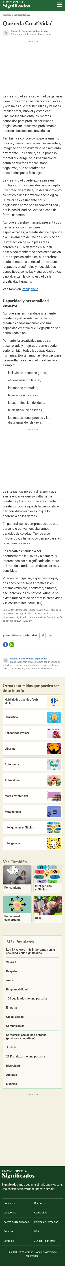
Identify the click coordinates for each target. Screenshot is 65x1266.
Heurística (11, 717)
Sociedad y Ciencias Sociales (16, 15)
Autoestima (12, 780)
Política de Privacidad (46, 1222)
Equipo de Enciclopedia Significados (28, 658)
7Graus (29, 1252)
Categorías (10, 1212)
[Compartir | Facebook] (5, 644)
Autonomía (12, 764)
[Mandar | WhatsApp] (11, 644)
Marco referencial (16, 796)
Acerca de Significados (16, 1222)
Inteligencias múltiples (19, 827)
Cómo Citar (40, 1212)
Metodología (13, 811)
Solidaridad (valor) (17, 733)
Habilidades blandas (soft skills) (21, 701)
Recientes (39, 1203)
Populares (9, 1203)
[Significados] (18, 1181)
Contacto (9, 1240)
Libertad (10, 748)
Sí (42, 635)
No (50, 635)
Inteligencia (30, 289)
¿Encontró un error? (45, 1240)
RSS (36, 1231)
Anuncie (8, 1231)
